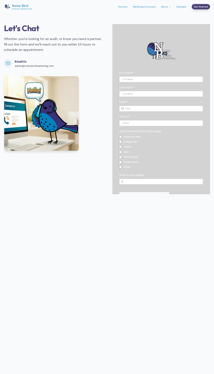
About (164, 6)
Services (122, 6)
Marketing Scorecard (144, 6)
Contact (181, 6)
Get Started (201, 6)
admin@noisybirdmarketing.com (34, 66)
